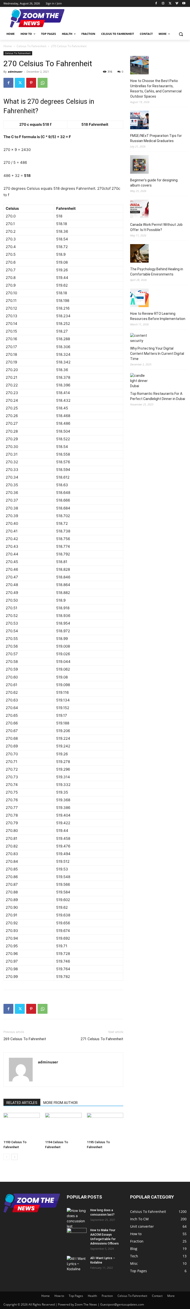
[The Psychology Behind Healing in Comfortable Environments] (139, 254)
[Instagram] (163, 3)
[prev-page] (6, 1157)
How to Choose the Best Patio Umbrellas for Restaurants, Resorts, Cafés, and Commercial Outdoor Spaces (156, 88)
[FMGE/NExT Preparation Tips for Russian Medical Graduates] (139, 121)
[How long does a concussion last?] (77, 1218)
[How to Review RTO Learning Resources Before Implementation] (139, 299)
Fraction (107, 1296)
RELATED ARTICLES (21, 1103)
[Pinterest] (31, 83)
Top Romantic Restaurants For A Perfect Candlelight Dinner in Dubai (157, 396)
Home (7, 46)
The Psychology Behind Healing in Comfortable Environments (156, 271)
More (171, 1296)
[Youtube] (184, 3)
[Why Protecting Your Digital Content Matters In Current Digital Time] (139, 338)
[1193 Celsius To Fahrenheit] (21, 1125)
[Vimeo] (177, 3)
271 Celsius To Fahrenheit (102, 1039)
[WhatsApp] (43, 83)
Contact (157, 1296)
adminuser (15, 71)
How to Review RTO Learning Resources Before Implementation (157, 316)
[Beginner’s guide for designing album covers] (139, 165)
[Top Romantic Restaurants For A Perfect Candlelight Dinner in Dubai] (139, 381)
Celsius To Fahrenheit (31, 46)
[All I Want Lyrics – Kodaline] (77, 1263)
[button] (181, 34)
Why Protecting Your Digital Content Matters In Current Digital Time (157, 353)
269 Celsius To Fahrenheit (24, 1039)
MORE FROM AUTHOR (60, 1103)
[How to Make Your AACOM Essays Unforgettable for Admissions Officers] (77, 1235)
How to (59, 1296)
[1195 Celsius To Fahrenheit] (105, 1125)
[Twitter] (170, 3)
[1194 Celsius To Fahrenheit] (63, 1125)
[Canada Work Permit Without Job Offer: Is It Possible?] (139, 210)
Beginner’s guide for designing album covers (154, 182)
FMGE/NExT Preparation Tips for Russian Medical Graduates (156, 138)
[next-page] (14, 1157)
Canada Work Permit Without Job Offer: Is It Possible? (156, 227)
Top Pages (76, 1296)
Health (92, 1296)
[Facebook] (156, 3)
